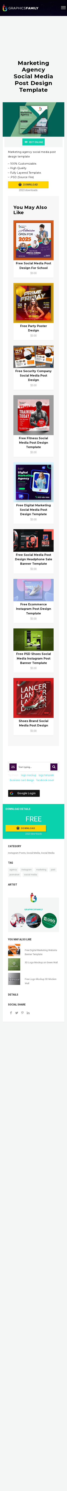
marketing (41, 869)
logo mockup (28, 775)
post (53, 869)
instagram (26, 869)
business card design (22, 780)
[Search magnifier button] (54, 766)
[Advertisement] (33, 41)
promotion (14, 874)
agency (13, 869)
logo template (46, 775)
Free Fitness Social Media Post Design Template (33, 443)
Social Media (33, 853)
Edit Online (36, 142)
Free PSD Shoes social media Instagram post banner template (33, 658)
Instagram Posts (17, 853)
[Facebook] (11, 1013)
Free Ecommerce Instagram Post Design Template (33, 609)
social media (30, 874)
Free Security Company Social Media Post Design (33, 375)
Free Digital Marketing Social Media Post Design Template (33, 510)
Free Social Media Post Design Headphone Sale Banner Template (33, 559)
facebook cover (45, 780)
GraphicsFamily (33, 909)
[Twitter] (16, 1013)
